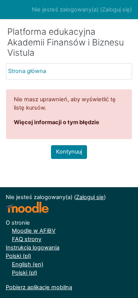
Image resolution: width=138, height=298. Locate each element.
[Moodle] (27, 207)
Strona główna (27, 71)
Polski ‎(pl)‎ (18, 256)
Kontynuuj (69, 151)
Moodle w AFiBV (34, 230)
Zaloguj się (116, 9)
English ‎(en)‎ (27, 264)
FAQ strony (26, 239)
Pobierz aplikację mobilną (39, 287)
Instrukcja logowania (32, 247)
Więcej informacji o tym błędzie (56, 122)
